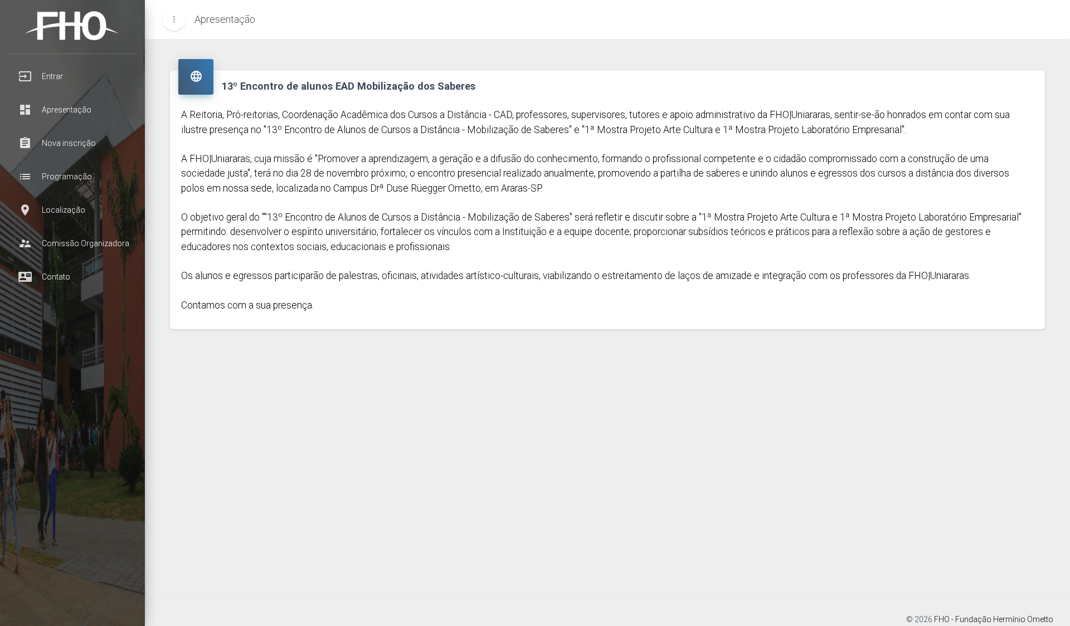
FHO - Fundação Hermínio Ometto (993, 619)
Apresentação (224, 19)
